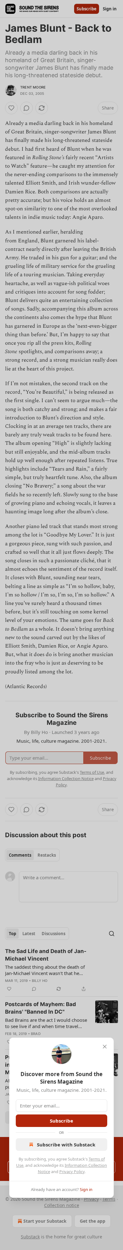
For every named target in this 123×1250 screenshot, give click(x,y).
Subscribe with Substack (66, 1144)
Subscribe (61, 1121)
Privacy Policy (72, 1171)
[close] (105, 1047)
